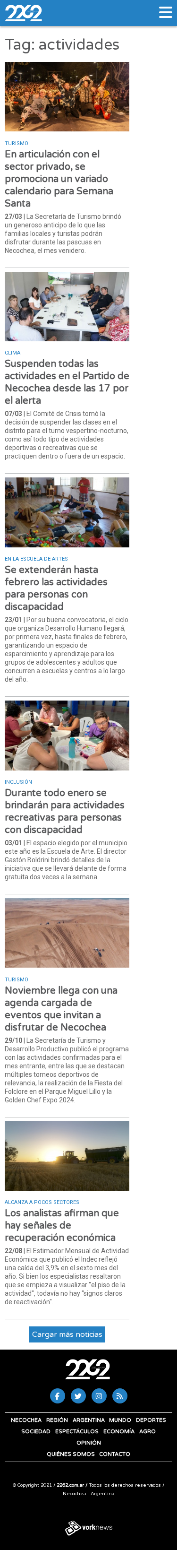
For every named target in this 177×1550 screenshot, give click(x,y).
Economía (119, 1432)
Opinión (88, 1443)
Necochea (26, 1420)
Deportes (151, 1420)
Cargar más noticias (67, 1334)
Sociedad (36, 1432)
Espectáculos (77, 1432)
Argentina (89, 1420)
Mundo (120, 1420)
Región (57, 1420)
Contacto (114, 1454)
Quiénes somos (71, 1454)
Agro (147, 1432)
